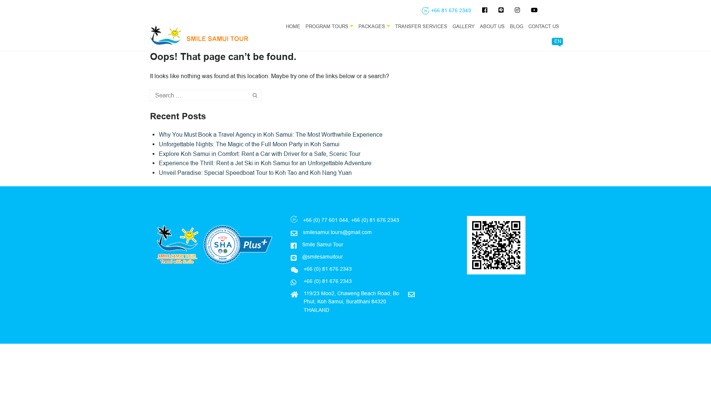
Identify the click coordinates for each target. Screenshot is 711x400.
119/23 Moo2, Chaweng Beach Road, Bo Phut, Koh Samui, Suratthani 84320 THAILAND (351, 301)
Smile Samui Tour (322, 244)
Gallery (464, 26)
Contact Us (543, 26)
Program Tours (328, 26)
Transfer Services (421, 26)
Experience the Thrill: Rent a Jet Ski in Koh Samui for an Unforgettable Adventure (265, 163)
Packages (372, 26)
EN (557, 41)
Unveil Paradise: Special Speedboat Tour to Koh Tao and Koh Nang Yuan (255, 172)
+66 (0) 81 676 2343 (327, 281)
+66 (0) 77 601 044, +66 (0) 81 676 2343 (351, 220)
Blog (516, 26)
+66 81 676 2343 (451, 10)
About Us (492, 26)
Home (293, 26)
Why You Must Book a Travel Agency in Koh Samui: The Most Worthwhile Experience (271, 134)
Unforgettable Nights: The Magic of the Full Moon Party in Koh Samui (249, 144)
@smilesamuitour (322, 257)
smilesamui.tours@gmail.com (337, 232)
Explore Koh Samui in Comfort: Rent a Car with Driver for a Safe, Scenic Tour (259, 153)
